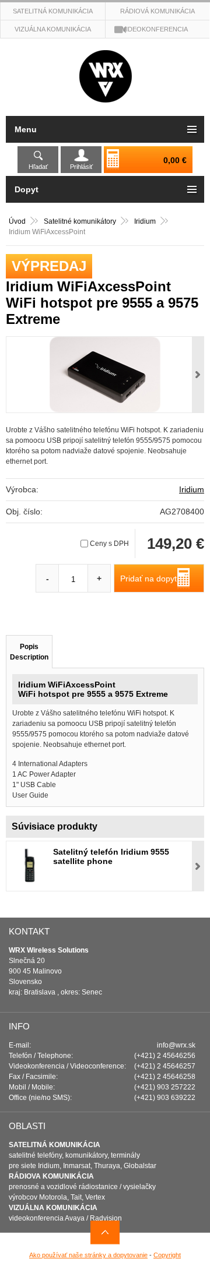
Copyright (167, 1254)
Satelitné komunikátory (81, 221)
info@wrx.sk (176, 1045)
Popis (29, 652)
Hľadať (38, 166)
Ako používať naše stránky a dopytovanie (88, 1254)
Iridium (146, 221)
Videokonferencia (155, 29)
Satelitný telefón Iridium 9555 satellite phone (111, 856)
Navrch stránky (105, 1232)
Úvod (17, 221)
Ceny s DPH (109, 543)
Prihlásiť (81, 166)
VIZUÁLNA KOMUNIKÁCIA (53, 1208)
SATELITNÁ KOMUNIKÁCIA (54, 1145)
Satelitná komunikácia (53, 11)
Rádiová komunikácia (157, 11)
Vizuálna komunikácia (53, 29)
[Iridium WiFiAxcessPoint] (105, 374)
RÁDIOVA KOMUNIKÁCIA (51, 1176)
